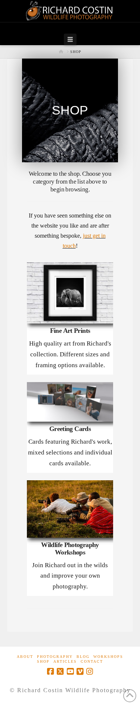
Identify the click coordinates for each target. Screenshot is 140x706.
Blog (83, 657)
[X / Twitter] (60, 671)
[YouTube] (70, 671)
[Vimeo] (80, 671)
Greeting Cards (70, 428)
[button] (70, 40)
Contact (92, 661)
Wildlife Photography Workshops (70, 548)
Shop (43, 661)
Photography (55, 657)
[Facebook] (50, 671)
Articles (65, 661)
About (25, 657)
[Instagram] (89, 671)
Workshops (108, 657)
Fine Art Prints (70, 330)
